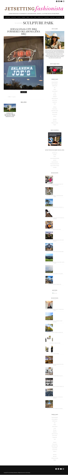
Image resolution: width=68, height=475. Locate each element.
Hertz (55, 156)
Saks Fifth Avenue (54, 110)
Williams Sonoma (54, 122)
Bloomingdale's (55, 83)
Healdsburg (58, 17)
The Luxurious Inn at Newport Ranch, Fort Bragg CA (55, 207)
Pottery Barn (54, 108)
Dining (28, 17)
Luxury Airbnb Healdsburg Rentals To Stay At (55, 375)
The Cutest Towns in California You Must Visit (55, 332)
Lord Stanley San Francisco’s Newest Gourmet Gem (55, 386)
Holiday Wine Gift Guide (55, 353)
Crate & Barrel (54, 91)
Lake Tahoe (52, 17)
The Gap (54, 94)
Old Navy (54, 107)
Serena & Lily (54, 114)
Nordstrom (55, 102)
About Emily (7, 17)
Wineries (23, 17)
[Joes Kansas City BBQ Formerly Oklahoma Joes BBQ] (24, 63)
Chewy (54, 89)
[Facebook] (56, 1)
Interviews (46, 17)
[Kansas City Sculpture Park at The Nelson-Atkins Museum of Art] (10, 108)
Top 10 (32, 17)
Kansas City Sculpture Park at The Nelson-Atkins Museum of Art (10, 114)
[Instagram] (63, 1)
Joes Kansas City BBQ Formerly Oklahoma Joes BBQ (23, 31)
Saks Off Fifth (54, 112)
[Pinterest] (59, 1)
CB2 (54, 87)
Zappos (54, 124)
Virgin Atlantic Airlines (54, 165)
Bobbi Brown (54, 85)
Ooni (55, 103)
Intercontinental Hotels (54, 158)
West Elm (54, 121)
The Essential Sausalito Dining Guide (54, 284)
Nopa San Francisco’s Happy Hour (55, 229)
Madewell (55, 96)
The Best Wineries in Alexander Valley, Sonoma (55, 273)
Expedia (54, 154)
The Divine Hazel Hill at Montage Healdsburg (55, 408)
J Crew (55, 93)
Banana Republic (55, 82)
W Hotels (54, 167)
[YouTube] (61, 1)
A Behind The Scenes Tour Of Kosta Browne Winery (54, 251)
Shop (35, 17)
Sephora (54, 116)
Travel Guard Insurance (54, 163)
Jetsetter (54, 160)
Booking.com (54, 152)
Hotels (19, 17)
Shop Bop (54, 119)
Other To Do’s (40, 17)
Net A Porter (54, 100)
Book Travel (13, 17)
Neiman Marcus (55, 98)
